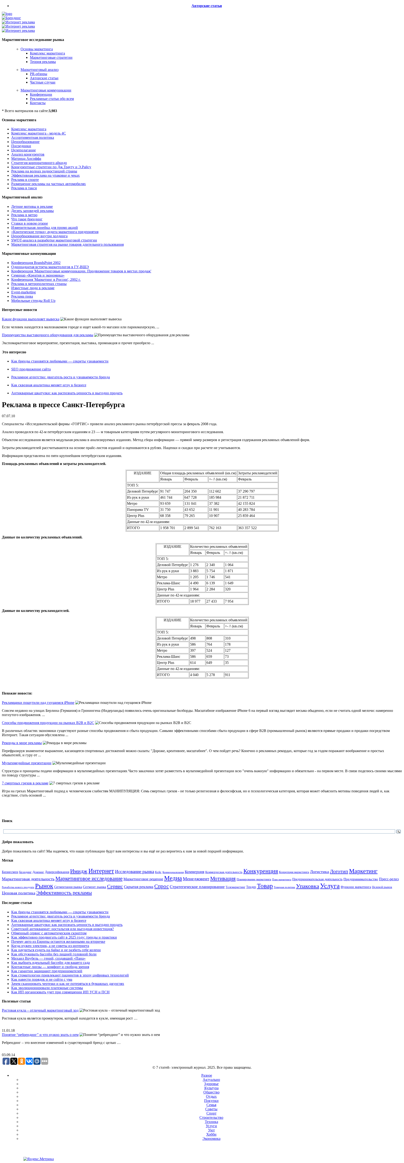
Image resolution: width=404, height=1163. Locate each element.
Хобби (211, 1134)
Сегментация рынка (68, 887)
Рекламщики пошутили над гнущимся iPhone (38, 703)
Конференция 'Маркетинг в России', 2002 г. (46, 280)
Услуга (330, 885)
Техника (211, 1122)
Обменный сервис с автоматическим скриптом (49, 933)
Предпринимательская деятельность (317, 879)
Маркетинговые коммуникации (46, 90)
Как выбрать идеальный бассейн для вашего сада (50, 963)
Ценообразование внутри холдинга (39, 236)
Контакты (38, 103)
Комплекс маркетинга (47, 53)
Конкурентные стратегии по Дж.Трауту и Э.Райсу (51, 167)
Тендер (251, 887)
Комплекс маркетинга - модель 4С (38, 133)
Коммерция (194, 872)
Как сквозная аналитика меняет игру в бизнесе (48, 385)
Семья (211, 1105)
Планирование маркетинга (254, 879)
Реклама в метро (24, 215)
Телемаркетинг (235, 887)
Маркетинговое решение (143, 879)
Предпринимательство (360, 879)
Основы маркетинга (37, 49)
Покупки (211, 1101)
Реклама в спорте (25, 180)
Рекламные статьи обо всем (52, 99)
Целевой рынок (382, 887)
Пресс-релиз (389, 879)
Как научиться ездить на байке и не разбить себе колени (56, 950)
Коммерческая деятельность (223, 872)
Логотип (339, 871)
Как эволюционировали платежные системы (47, 988)
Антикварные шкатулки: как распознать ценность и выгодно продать (67, 393)
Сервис (115, 886)
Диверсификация (57, 872)
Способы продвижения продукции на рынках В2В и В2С (48, 723)
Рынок (44, 885)
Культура (211, 1088)
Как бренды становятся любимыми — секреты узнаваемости (59, 361)
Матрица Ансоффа (26, 159)
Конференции (41, 94)
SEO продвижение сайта (31, 369)
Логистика (319, 871)
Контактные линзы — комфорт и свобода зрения (50, 967)
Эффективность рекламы (64, 893)
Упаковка (307, 886)
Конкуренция (260, 871)
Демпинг (38, 872)
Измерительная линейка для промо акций (44, 228)
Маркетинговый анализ (39, 70)
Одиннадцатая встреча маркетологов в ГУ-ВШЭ (50, 267)
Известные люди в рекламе (32, 288)
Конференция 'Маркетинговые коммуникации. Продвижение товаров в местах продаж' (81, 271)
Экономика (211, 1139)
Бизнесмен (10, 872)
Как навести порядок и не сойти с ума (41, 979)
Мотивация (223, 878)
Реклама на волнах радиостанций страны (44, 171)
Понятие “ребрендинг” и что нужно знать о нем (40, 1035)
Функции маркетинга (356, 887)
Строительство (211, 1117)
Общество (211, 1092)
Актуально (211, 1080)
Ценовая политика (18, 893)
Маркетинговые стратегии (51, 57)
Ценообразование (25, 142)
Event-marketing (23, 292)
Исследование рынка (134, 871)
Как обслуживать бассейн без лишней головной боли (54, 954)
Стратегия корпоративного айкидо (39, 163)
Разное (206, 1075)
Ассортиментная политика (32, 137)
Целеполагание (23, 150)
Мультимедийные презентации (26, 763)
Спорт (211, 1113)
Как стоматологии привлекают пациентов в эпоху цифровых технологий (70, 975)
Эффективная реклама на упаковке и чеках (45, 175)
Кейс (158, 872)
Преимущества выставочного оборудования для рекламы (47, 335)
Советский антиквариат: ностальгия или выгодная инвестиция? (62, 929)
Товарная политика (284, 887)
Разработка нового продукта (18, 887)
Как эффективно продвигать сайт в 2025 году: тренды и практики (64, 937)
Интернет (101, 870)
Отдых (211, 1096)
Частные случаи (42, 82)
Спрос (161, 886)
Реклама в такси (24, 188)
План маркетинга (281, 879)
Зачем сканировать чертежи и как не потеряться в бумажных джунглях (67, 984)
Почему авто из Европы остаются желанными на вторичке (58, 942)
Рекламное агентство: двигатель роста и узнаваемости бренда (60, 377)
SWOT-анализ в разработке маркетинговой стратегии (54, 240)
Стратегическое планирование (197, 886)
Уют (211, 1130)
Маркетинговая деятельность (28, 879)
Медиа (173, 878)
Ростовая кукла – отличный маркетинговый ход (40, 1010)
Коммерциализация (173, 872)
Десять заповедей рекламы (32, 211)
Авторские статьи (206, 6)
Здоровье (211, 1084)
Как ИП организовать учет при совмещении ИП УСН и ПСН (60, 992)
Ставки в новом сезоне (29, 223)
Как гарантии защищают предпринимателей (46, 971)
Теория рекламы (43, 62)
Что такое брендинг (27, 219)
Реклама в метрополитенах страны (39, 284)
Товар (265, 885)
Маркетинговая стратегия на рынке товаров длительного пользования (67, 244)
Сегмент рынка (94, 887)
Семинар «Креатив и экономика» (38, 275)
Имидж (78, 871)
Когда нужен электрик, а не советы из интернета (50, 946)
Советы (211, 1109)
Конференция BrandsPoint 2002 (36, 263)
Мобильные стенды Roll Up (33, 301)
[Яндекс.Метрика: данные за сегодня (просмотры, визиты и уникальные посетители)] (38, 1159)
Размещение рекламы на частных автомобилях (48, 184)
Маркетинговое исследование (89, 878)
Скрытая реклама (138, 887)
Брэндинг (25, 872)
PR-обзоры (38, 74)
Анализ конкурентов (27, 154)
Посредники (21, 146)
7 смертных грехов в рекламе (25, 783)
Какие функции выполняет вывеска (30, 319)
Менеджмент (196, 878)
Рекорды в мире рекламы (22, 743)
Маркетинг (363, 871)
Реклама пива (22, 296)
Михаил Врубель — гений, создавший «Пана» (48, 958)
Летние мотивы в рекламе (32, 206)
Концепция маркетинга (294, 872)
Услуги (211, 1126)
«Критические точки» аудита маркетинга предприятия (54, 232)
